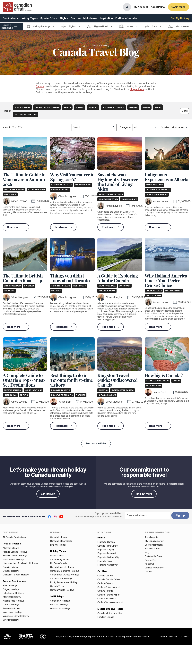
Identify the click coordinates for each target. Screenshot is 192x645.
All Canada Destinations (14, 537)
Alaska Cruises (57, 555)
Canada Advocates (154, 567)
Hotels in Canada (105, 617)
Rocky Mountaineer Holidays (64, 582)
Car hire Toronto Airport (108, 594)
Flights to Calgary (105, 549)
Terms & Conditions (168, 636)
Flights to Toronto (106, 561)
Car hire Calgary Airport (108, 587)
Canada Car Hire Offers (108, 579)
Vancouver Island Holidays (16, 616)
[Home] (84, 46)
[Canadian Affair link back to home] (17, 7)
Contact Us (150, 560)
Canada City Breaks (60, 559)
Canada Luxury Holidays (62, 567)
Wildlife (93, 107)
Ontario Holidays (11, 567)
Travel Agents (151, 537)
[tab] (40, 26)
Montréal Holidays (12, 597)
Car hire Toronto (105, 590)
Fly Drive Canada (58, 563)
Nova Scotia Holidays (13, 559)
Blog (147, 552)
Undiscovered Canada (47, 107)
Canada (40, 86)
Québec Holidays (11, 570)
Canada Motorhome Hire (109, 613)
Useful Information (154, 544)
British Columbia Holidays (15, 555)
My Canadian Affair (154, 541)
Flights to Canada (106, 542)
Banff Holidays (10, 585)
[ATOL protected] (43, 636)
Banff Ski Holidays (59, 604)
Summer (133, 107)
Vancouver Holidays (12, 612)
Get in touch (48, 493)
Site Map (185, 636)
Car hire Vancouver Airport (110, 602)
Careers (148, 571)
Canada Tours (57, 586)
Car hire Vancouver (106, 598)
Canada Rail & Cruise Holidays (64, 574)
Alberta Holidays (11, 548)
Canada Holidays (58, 537)
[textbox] (94, 127)
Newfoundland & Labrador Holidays (20, 563)
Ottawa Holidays (11, 604)
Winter (80, 107)
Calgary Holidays (11, 589)
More (185, 111)
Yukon (67, 107)
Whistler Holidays (11, 619)
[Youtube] (61, 516)
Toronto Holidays (11, 608)
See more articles (96, 443)
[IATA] (7, 636)
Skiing (158, 107)
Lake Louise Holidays (13, 593)
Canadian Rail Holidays (61, 578)
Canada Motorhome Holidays (64, 570)
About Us (149, 563)
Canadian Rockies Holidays (16, 574)
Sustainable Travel (113, 107)
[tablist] (96, 26)
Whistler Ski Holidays (60, 608)
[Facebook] (49, 516)
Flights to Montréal (106, 553)
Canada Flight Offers (107, 545)
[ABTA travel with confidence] (26, 636)
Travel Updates (152, 548)
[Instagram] (55, 516)
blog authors (137, 89)
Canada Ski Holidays (60, 600)
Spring (146, 107)
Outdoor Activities (25, 114)
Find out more (144, 493)
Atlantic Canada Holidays (15, 551)
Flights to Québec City (108, 557)
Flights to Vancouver (107, 564)
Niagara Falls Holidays (13, 600)
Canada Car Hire (105, 575)
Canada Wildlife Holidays (62, 589)
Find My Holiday (58, 544)
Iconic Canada (22, 107)
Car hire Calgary (105, 583)
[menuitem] (10, 18)
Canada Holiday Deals (61, 541)
